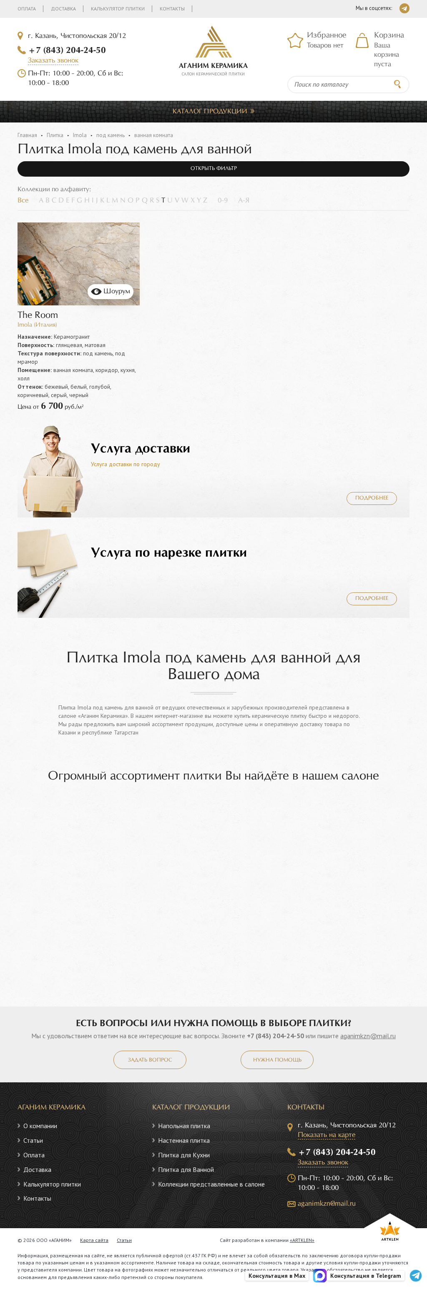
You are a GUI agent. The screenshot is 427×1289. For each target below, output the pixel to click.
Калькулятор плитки (118, 8)
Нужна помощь (277, 1060)
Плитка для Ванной (186, 1169)
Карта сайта (94, 1240)
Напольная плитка (184, 1126)
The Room (38, 315)
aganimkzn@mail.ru (368, 1036)
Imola (80, 135)
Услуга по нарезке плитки (169, 553)
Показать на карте (326, 1135)
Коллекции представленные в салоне (211, 1184)
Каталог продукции (210, 111)
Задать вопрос (150, 1060)
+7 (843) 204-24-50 (67, 50)
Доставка (63, 8)
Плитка (55, 135)
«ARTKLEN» (302, 1240)
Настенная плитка (184, 1140)
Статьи (33, 1140)
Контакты (172, 8)
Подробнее (371, 498)
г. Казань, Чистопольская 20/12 (77, 36)
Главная (27, 135)
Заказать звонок (53, 60)
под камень (110, 135)
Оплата (27, 8)
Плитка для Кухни (184, 1155)
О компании (40, 1126)
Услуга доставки (140, 448)
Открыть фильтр (214, 168)
